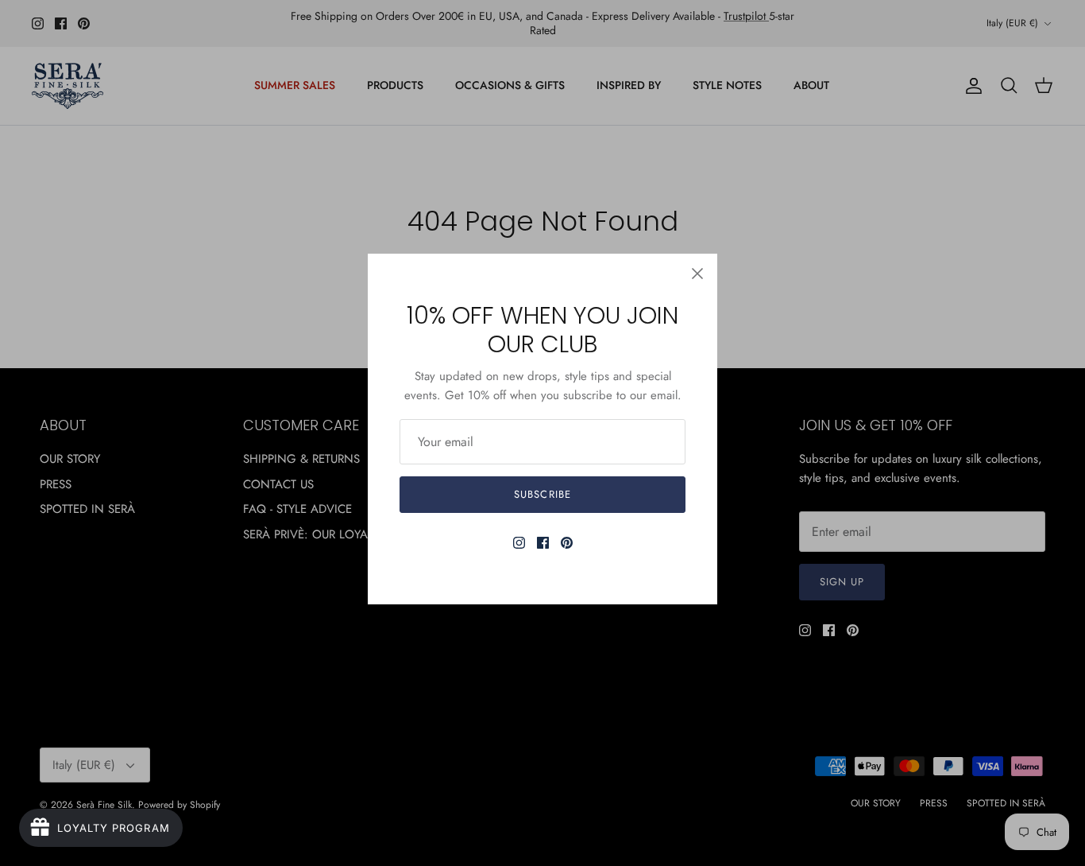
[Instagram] (519, 543)
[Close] (697, 273)
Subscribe (542, 494)
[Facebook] (543, 543)
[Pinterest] (567, 543)
